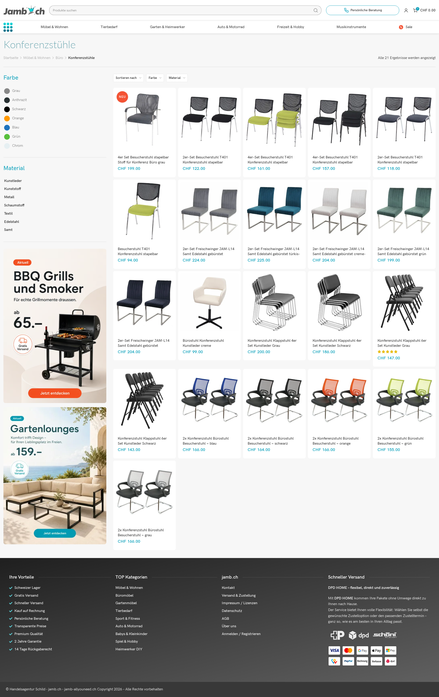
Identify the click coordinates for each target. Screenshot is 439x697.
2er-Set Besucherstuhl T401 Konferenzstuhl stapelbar (205, 160)
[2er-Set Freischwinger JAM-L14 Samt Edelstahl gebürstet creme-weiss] (339, 210)
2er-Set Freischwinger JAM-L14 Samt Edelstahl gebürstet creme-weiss (339, 254)
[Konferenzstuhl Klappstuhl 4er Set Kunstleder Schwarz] (339, 302)
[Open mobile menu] (8, 27)
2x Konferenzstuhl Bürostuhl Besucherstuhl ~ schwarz (271, 441)
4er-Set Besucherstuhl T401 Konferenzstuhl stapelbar (270, 160)
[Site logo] (24, 10)
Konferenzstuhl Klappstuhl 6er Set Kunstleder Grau (401, 343)
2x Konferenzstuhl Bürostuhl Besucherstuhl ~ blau (206, 441)
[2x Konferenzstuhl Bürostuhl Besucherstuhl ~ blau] (209, 400)
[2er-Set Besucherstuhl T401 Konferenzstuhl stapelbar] (209, 119)
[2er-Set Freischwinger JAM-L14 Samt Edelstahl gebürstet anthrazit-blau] (144, 302)
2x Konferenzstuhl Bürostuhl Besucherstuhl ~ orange (336, 441)
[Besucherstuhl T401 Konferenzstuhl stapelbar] (144, 210)
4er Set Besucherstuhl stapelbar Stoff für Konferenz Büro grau (143, 160)
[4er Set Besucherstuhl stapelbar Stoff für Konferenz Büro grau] (144, 119)
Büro (59, 58)
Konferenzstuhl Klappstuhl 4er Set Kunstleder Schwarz (337, 343)
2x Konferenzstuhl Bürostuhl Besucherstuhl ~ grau (141, 532)
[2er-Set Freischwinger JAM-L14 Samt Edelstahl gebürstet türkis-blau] (274, 210)
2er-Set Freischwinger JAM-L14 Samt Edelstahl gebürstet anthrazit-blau (143, 346)
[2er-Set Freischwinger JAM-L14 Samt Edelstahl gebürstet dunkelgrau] (209, 210)
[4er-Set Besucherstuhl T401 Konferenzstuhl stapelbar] (274, 119)
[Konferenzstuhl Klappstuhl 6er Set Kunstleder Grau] (404, 302)
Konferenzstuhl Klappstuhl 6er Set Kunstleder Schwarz (142, 441)
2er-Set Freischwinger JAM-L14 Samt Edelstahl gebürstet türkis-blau (274, 254)
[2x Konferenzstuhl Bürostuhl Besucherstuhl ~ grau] (144, 491)
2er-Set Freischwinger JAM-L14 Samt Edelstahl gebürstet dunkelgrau (208, 254)
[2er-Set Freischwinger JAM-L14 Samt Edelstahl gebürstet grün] (404, 210)
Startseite (10, 58)
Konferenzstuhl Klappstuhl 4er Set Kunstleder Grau (272, 343)
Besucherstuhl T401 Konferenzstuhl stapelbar (138, 251)
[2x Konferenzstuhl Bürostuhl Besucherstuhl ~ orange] (339, 400)
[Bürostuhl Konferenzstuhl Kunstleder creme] (209, 302)
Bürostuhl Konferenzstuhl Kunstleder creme (203, 343)
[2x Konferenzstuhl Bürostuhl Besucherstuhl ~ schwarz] (274, 400)
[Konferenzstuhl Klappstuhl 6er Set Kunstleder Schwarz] (144, 400)
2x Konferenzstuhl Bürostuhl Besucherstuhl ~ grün (400, 441)
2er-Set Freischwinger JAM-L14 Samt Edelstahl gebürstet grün (403, 251)
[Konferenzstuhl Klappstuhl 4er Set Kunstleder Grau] (274, 302)
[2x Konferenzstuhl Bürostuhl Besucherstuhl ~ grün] (404, 400)
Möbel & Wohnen (37, 58)
